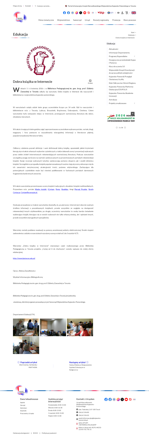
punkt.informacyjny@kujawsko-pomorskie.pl (90, 419)
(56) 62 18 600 (84, 412)
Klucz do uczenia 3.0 (117, 66)
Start (133, 32)
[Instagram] (76, 12)
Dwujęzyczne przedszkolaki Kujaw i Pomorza (122, 61)
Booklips (64, 189)
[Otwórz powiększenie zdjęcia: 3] (80, 327)
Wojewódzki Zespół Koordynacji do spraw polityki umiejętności (122, 71)
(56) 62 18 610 (84, 415)
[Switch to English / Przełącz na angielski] (133, 12)
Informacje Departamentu (119, 53)
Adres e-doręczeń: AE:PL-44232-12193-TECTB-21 (90, 428)
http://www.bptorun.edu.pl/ (24, 258)
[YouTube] (84, 12)
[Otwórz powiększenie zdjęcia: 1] (26, 327)
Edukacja (131, 35)
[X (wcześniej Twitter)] (80, 12)
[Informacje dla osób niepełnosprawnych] (124, 12)
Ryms (58, 189)
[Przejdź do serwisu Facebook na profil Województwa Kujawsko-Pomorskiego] (64, 12)
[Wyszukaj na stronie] (35, 6)
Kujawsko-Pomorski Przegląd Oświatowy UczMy (120, 77)
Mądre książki (40, 189)
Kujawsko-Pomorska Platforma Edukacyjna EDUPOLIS (121, 88)
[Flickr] (92, 12)
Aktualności (113, 49)
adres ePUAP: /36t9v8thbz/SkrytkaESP (87, 424)
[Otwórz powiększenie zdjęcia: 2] (53, 327)
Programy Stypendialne (118, 56)
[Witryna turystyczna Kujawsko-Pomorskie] (110, 12)
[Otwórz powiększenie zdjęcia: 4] (26, 345)
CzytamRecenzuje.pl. (29, 192)
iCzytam (51, 189)
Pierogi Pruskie (80, 189)
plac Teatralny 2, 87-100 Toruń (89, 409)
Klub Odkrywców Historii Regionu (122, 83)
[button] (121, 118)
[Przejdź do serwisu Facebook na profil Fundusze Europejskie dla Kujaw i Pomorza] (68, 12)
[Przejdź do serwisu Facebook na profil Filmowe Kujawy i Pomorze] (72, 12)
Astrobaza (113, 99)
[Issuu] (88, 12)
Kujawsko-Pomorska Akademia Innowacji (121, 94)
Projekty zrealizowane (117, 103)
